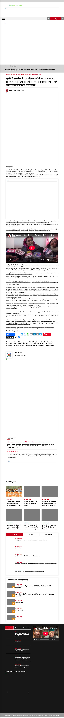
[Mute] (54, 639)
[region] (32, 11)
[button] (7, 11)
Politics (27, 345)
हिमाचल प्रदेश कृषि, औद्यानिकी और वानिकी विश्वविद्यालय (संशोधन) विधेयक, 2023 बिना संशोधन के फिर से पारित (14, 503)
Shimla (42, 345)
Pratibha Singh (34, 345)
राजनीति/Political (22, 74)
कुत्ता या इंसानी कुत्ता (18, 548)
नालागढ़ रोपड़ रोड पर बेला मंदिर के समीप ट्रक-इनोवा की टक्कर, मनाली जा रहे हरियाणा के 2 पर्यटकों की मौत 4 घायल (49, 503)
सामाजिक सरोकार (31, 74)
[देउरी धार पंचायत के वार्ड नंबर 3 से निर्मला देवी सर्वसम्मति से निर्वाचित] (32, 491)
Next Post (10, 438)
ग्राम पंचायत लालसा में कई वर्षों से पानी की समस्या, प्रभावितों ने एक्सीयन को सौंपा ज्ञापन (28, 555)
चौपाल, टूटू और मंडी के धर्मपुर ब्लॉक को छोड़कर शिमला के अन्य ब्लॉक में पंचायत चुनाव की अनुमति (29, 571)
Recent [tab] (31, 534)
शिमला (27, 74)
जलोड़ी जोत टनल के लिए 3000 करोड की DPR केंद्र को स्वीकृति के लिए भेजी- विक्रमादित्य (33, 587)
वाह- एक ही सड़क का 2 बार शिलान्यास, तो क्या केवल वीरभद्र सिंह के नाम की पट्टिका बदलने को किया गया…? (31, 540)
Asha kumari (37, 343)
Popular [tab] (14, 534)
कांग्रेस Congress (13, 74)
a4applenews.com (19, 343)
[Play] (34, 639)
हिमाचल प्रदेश (38, 74)
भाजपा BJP (19, 442)
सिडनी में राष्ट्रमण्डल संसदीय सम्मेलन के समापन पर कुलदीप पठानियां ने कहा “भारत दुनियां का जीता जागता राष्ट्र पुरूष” (31, 527)
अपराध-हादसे (14, 442)
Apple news (28, 343)
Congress (9, 345)
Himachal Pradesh (18, 345)
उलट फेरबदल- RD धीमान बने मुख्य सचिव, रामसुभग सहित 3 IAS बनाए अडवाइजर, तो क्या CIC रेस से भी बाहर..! (13, 527)
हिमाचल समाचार (19, 602)
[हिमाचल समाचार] (11, 602)
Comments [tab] (49, 534)
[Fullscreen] (57, 639)
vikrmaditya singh (11, 347)
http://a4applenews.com (19, 355)
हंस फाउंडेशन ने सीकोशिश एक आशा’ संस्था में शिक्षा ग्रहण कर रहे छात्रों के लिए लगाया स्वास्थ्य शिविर (34, 595)
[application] (46, 633)
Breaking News (46, 343)
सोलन (44, 442)
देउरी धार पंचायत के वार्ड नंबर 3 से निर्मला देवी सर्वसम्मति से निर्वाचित (31, 503)
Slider (7, 74)
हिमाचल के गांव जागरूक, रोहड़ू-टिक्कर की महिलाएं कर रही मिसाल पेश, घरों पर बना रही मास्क (49, 527)
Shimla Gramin (50, 345)
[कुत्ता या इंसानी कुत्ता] (11, 548)
